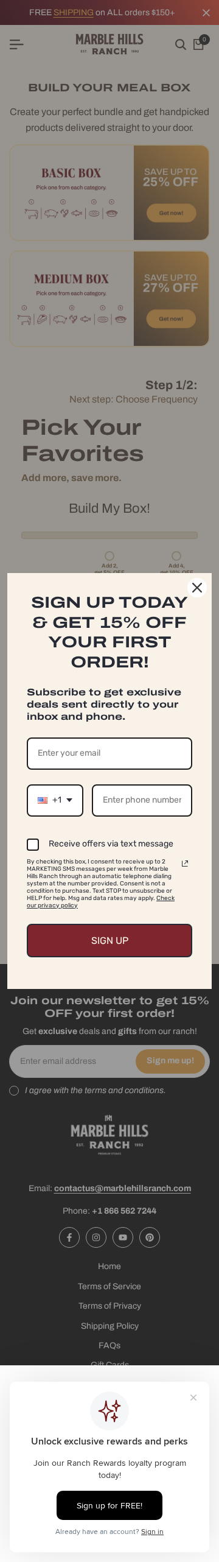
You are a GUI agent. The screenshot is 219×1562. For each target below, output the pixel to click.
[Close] (197, 587)
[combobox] (55, 800)
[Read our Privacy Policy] (185, 863)
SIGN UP (109, 940)
